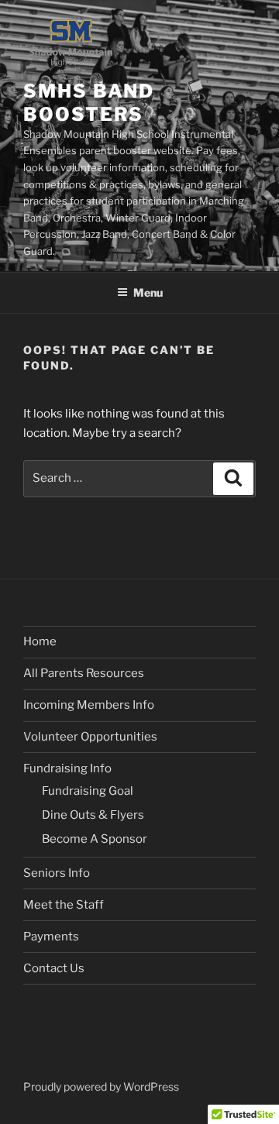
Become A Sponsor (94, 839)
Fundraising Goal (87, 791)
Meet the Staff (63, 905)
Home (40, 641)
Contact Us (53, 968)
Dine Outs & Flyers (93, 815)
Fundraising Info (67, 768)
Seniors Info (56, 873)
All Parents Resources (83, 673)
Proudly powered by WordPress (101, 1086)
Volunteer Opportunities (90, 737)
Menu (148, 292)
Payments (51, 937)
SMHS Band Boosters (88, 102)
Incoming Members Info (88, 705)
